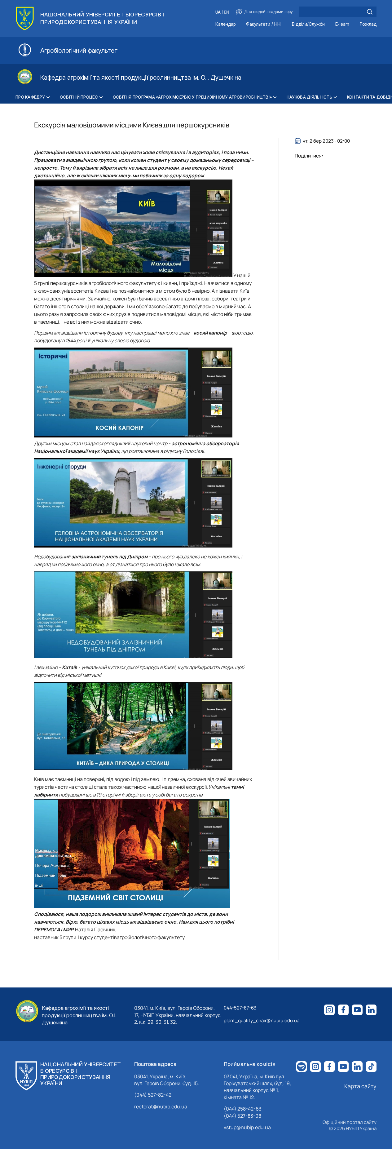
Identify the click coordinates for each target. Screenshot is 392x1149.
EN (226, 12)
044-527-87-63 (240, 1008)
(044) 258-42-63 (243, 1108)
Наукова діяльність (309, 97)
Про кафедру (30, 97)
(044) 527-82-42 (152, 1094)
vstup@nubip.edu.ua (247, 1127)
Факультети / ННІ (263, 24)
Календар (225, 24)
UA (218, 12)
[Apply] (370, 12)
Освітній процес (79, 97)
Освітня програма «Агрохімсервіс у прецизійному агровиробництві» (192, 97)
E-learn (342, 24)
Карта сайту (360, 1086)
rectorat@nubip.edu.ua (160, 1106)
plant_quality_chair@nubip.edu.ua (261, 1020)
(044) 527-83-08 (242, 1115)
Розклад (368, 24)
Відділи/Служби (308, 24)
